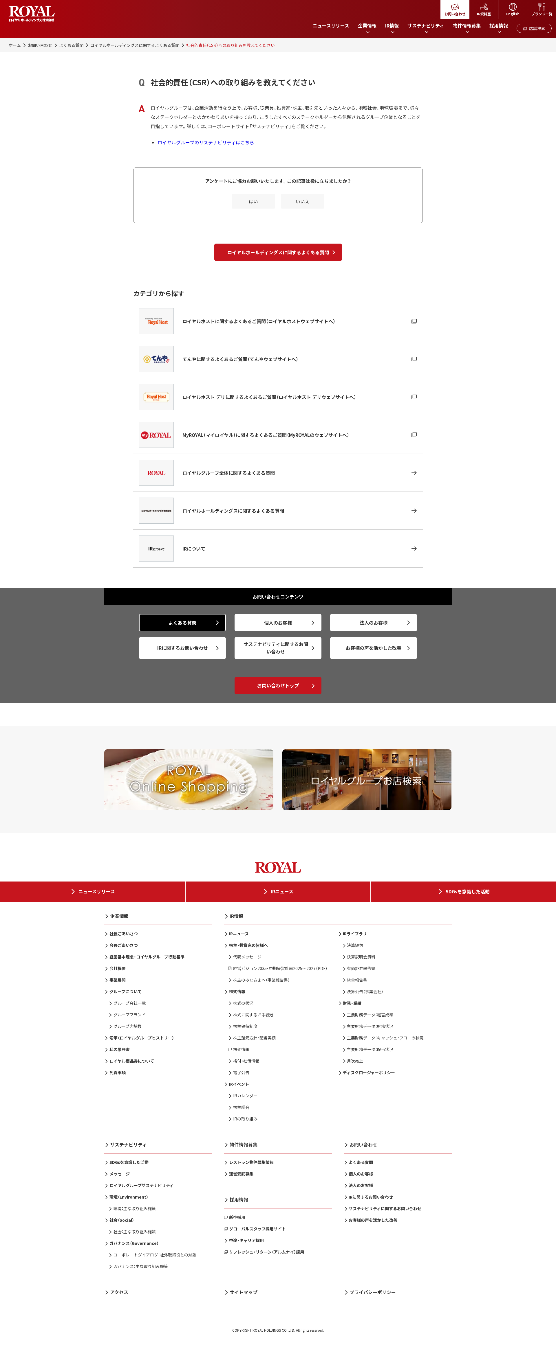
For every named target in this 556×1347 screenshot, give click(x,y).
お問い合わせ (40, 45)
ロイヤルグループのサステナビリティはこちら (206, 142)
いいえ (303, 201)
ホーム (15, 45)
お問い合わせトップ (278, 685)
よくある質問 (71, 45)
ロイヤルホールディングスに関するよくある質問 (134, 45)
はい (253, 201)
